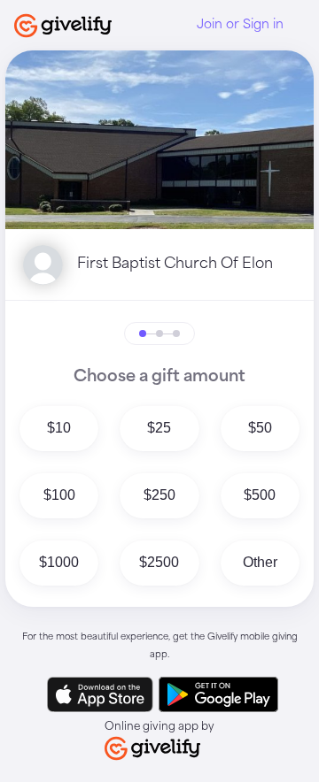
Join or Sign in (240, 25)
